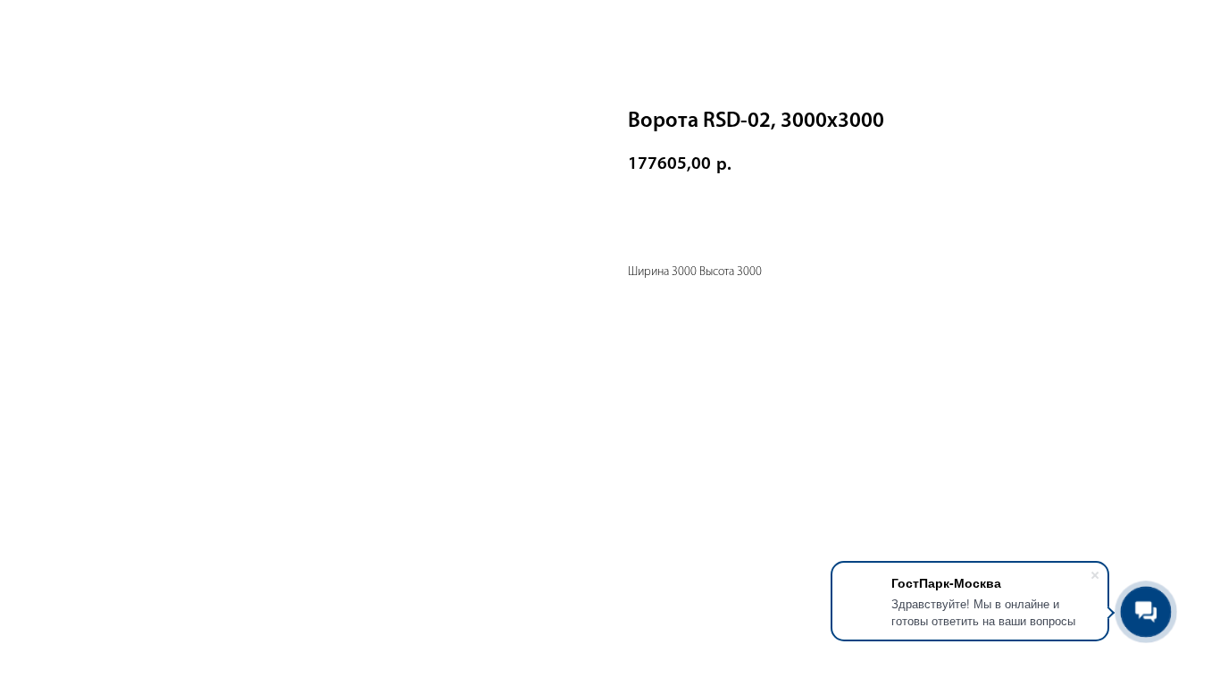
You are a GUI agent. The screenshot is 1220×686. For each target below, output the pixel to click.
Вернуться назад (79, 27)
